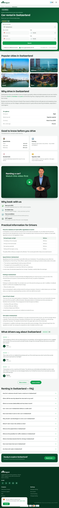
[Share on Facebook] (2, 483)
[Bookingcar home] (5, 2)
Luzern (21, 96)
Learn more (22, 501)
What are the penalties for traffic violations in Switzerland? (29, 434)
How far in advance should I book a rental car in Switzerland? (29, 393)
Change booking (34, 496)
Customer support (5, 491)
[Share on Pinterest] (9, 483)
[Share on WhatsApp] (13, 483)
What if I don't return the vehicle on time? (29, 424)
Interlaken (15, 96)
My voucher (33, 491)
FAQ (2, 493)
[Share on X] (6, 483)
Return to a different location (11, 47)
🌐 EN (51, 2)
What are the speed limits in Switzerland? (29, 429)
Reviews (3, 496)
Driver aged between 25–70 (27, 47)
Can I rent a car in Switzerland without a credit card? (29, 409)
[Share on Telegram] (16, 483)
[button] (4, 27)
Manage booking (34, 489)
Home (2, 6)
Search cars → (50, 458)
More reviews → (23, 382)
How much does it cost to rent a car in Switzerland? (29, 414)
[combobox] (30, 27)
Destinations (8, 6)
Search (29, 43)
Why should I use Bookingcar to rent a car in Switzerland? (29, 419)
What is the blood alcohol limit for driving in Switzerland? (29, 439)
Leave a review (36, 382)
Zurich (9, 96)
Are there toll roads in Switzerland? (29, 449)
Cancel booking (33, 493)
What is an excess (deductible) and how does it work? (29, 403)
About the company (5, 489)
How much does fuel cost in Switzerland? (29, 444)
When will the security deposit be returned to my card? (29, 398)
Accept (6, 504)
